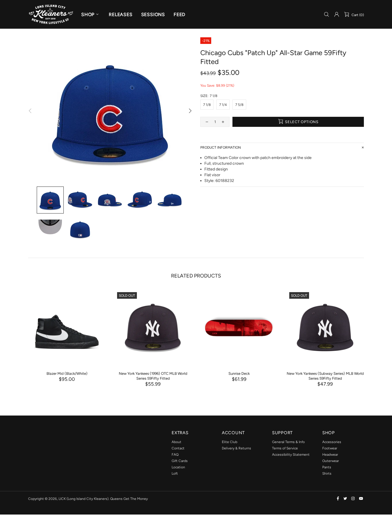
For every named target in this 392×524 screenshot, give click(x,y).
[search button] (326, 14)
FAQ (175, 455)
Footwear (329, 448)
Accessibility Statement (291, 455)
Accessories (331, 442)
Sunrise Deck (239, 373)
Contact (178, 448)
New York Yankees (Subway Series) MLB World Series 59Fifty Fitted (325, 376)
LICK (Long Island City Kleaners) (51, 14)
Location (178, 467)
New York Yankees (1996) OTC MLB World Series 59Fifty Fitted (153, 376)
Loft (175, 473)
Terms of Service (285, 448)
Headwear (330, 455)
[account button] (336, 14)
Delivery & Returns (236, 448)
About (176, 442)
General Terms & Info (288, 442)
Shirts (326, 473)
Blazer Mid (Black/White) (67, 373)
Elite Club (229, 442)
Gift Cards (180, 461)
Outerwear (330, 461)
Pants (326, 467)
